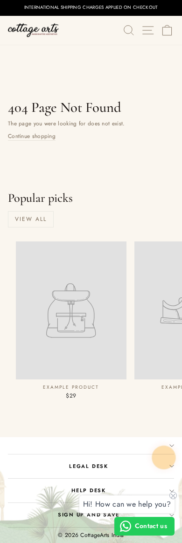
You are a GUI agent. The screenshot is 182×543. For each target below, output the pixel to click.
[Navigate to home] (33, 30)
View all (31, 219)
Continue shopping (32, 136)
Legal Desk (88, 466)
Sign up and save (88, 514)
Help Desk (88, 490)
